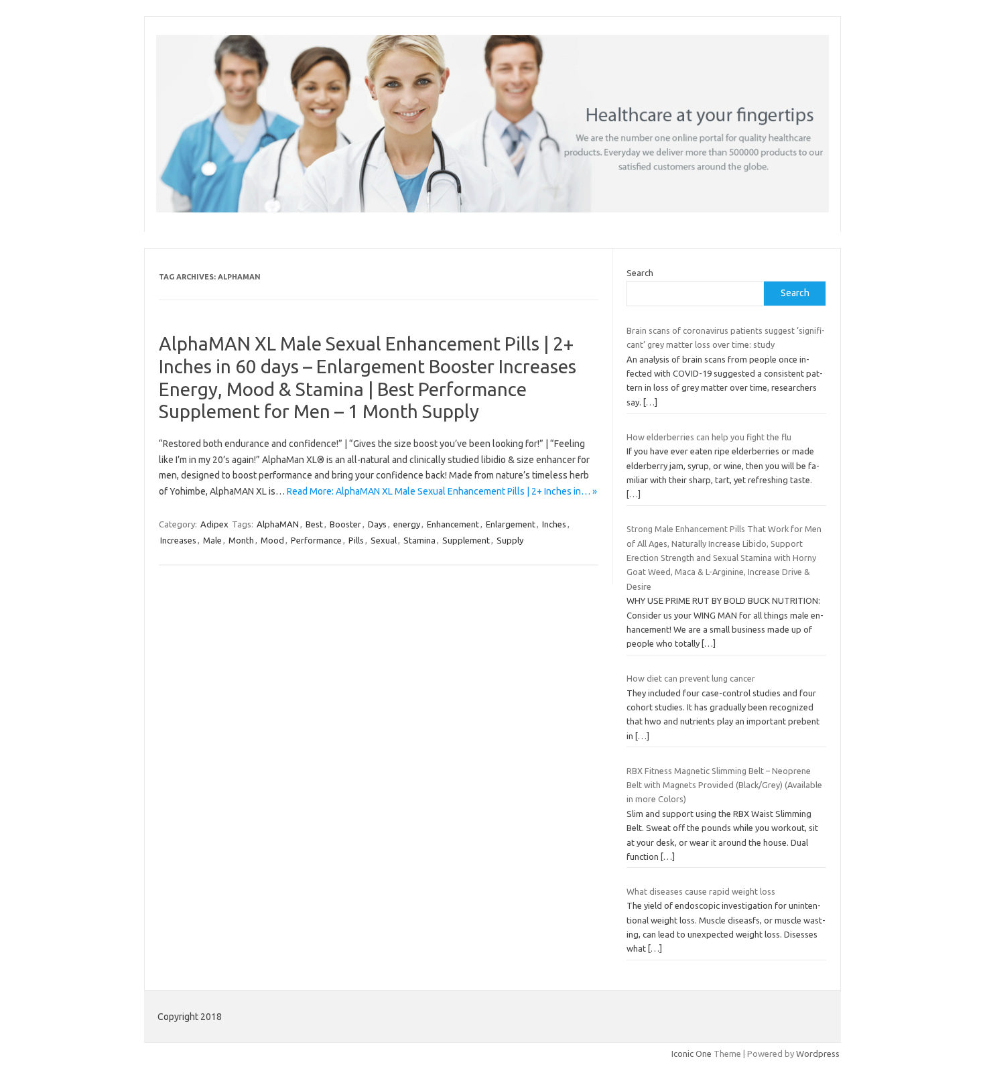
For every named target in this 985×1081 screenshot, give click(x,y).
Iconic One (691, 1053)
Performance (316, 540)
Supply (510, 540)
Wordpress (818, 1053)
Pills (356, 540)
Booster (345, 524)
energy (406, 524)
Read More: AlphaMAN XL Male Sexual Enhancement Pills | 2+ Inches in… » (442, 491)
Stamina (419, 540)
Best (314, 524)
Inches (554, 524)
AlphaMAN (278, 524)
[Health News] (492, 209)
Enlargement (510, 524)
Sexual (384, 540)
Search (640, 272)
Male (212, 540)
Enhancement (453, 524)
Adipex (214, 524)
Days (377, 524)
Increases (178, 540)
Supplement (466, 540)
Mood (272, 540)
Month (241, 540)
